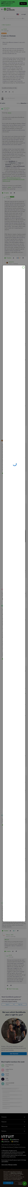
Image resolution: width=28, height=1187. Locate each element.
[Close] (23, 267)
